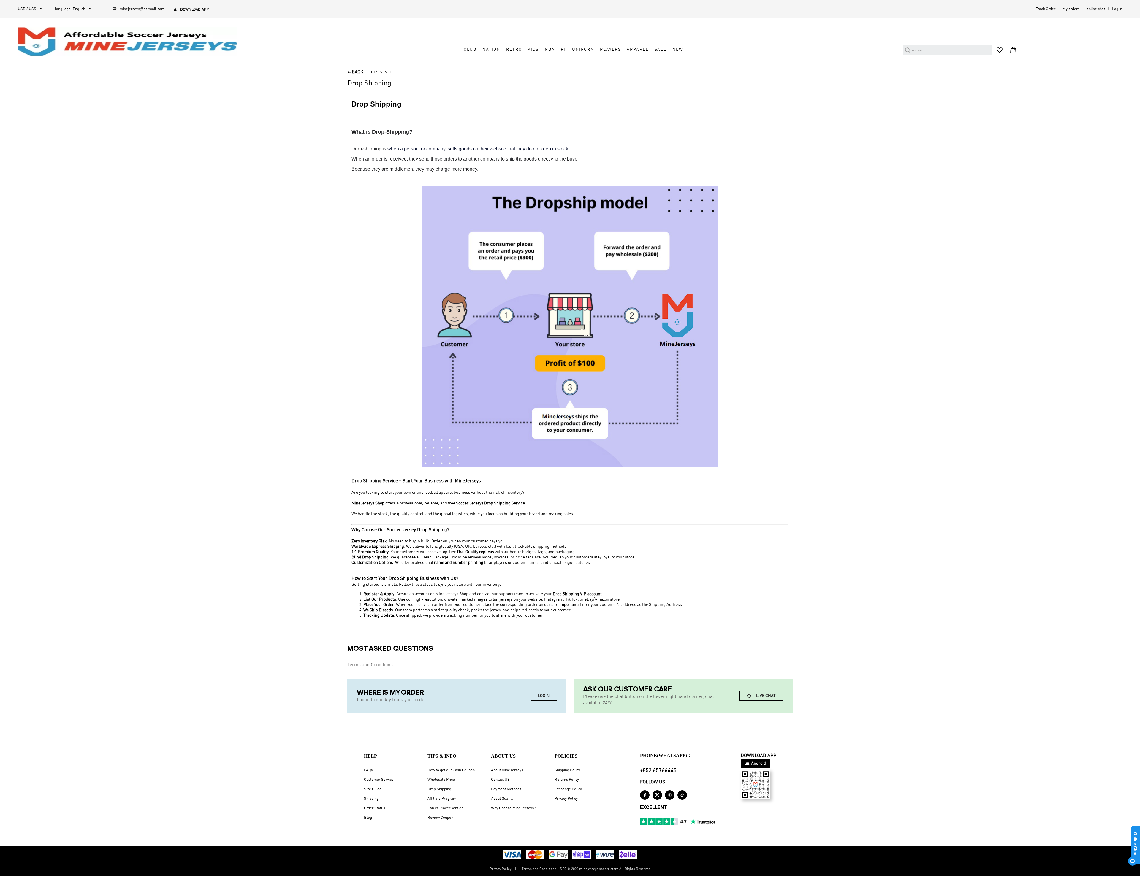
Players (610, 49)
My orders (1071, 9)
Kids (533, 49)
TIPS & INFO (381, 72)
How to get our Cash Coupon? (452, 770)
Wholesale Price (441, 780)
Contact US (500, 780)
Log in (1117, 9)
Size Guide (372, 789)
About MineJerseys (507, 770)
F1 (563, 49)
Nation (491, 49)
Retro (514, 49)
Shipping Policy (567, 770)
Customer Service (379, 780)
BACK (355, 72)
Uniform (583, 49)
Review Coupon (440, 818)
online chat (1096, 9)
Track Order (1045, 9)
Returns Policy (567, 780)
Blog (368, 818)
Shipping (371, 799)
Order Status (374, 808)
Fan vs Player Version (445, 808)
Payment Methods (506, 789)
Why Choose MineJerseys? (513, 808)
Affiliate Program (442, 799)
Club (470, 49)
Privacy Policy (566, 799)
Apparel (637, 49)
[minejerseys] (131, 41)
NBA (550, 49)
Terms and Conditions (370, 665)
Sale (660, 49)
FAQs (368, 770)
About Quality (502, 799)
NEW (677, 49)
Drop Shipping (439, 789)
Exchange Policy (568, 789)
